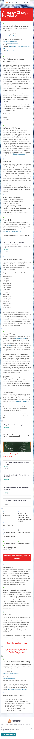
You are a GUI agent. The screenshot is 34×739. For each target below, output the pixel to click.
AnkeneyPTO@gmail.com (22, 401)
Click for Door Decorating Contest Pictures (17, 557)
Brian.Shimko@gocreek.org (10, 41)
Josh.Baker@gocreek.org (9, 36)
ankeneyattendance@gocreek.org (11, 673)
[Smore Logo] (10, 2)
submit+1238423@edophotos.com (12, 231)
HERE (6, 637)
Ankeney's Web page (20, 338)
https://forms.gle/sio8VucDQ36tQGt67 (18, 689)
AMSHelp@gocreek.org (12, 43)
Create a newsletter (9, 734)
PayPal (9, 345)
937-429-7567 (10, 50)
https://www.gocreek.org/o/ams (16, 45)
